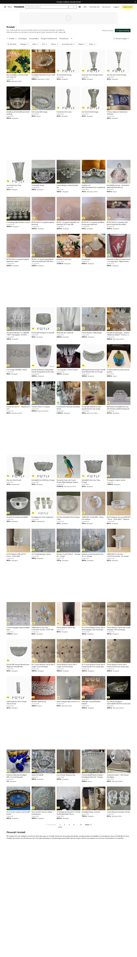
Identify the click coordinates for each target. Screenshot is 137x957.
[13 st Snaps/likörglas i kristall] (43, 540)
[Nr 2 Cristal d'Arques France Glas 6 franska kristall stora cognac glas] (93, 651)
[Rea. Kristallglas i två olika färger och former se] (18, 61)
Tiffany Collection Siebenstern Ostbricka (117, 113)
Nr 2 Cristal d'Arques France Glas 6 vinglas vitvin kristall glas (43, 665)
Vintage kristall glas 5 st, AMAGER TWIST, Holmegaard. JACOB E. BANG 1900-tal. (18, 334)
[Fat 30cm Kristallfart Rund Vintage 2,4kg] (68, 503)
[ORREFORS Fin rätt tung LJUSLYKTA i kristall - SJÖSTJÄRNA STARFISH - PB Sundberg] (43, 614)
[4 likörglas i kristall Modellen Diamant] (93, 688)
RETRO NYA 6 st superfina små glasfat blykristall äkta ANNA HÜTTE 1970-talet (117, 223)
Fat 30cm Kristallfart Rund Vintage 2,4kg (68, 518)
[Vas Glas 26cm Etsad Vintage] (118, 61)
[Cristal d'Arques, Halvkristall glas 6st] (68, 172)
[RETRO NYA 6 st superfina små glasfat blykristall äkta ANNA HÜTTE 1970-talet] (118, 209)
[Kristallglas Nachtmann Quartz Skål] (43, 61)
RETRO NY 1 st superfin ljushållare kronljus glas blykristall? (93, 223)
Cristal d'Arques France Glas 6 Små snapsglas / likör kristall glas (118, 628)
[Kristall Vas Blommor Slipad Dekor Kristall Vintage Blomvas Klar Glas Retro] (43, 356)
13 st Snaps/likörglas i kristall (41, 554)
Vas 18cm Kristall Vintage (90, 112)
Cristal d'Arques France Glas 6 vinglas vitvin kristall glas (67, 665)
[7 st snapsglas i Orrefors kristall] (68, 356)
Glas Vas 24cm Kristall (14, 480)
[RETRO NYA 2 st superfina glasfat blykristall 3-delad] (18, 246)
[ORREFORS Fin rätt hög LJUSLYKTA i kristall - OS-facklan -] (118, 540)
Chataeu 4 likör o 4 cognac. (41, 407)
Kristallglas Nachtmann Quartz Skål (43, 75)
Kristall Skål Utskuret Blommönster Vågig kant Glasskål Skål (18, 665)
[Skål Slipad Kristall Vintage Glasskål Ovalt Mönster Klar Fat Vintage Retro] (93, 356)
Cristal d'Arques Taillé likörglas (92, 333)
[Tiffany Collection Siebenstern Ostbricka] (118, 98)
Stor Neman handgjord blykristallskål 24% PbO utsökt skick (118, 702)
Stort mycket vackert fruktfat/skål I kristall (18, 813)
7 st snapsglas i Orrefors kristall (67, 370)
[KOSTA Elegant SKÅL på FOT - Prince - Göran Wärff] (18, 540)
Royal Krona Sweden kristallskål (17, 517)
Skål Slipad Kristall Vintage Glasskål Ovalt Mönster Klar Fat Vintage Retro (93, 371)
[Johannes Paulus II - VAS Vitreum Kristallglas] (118, 761)
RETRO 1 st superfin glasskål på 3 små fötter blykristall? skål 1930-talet (43, 260)
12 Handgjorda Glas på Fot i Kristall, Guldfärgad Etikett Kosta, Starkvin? (68, 813)
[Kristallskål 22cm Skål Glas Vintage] (43, 466)
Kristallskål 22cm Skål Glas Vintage (43, 480)
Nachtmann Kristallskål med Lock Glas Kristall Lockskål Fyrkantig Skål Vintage (118, 408)
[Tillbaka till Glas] (7, 38)
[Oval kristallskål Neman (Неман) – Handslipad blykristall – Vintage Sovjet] (93, 761)
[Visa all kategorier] (71, 38)
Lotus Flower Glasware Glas (66, 775)
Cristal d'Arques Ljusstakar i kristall (118, 812)
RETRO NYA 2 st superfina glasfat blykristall (43, 223)
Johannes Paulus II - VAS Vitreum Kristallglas (118, 776)
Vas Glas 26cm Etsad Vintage (116, 75)
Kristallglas (22, 38)
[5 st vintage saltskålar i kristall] (18, 356)
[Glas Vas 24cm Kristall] (18, 466)
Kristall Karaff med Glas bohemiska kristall (68, 408)
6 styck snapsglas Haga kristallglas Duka (18, 628)
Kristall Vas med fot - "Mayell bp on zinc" (18, 408)
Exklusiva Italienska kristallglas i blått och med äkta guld (17, 776)
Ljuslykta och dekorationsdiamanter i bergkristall (93, 186)
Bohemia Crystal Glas (64, 259)
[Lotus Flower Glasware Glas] (68, 761)
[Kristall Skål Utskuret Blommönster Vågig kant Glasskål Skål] (18, 651)
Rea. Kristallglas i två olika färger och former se (17, 76)
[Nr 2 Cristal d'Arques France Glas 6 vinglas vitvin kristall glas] (43, 651)
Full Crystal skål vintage (39, 112)
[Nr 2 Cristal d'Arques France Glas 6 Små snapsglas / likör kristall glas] (93, 614)
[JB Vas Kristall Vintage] (68, 61)
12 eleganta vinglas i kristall (116, 480)
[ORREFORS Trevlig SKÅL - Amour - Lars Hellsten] (93, 503)
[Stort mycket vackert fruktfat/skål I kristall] (18, 798)
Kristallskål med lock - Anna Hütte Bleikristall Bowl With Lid (118, 186)
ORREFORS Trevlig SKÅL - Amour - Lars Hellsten (93, 518)
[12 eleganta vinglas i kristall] (118, 466)
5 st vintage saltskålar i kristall (17, 370)
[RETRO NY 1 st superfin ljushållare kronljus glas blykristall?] (93, 209)
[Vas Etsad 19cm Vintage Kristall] (93, 61)
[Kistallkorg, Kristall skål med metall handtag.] (18, 98)
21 (81, 825)
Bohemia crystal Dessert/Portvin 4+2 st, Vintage (92, 555)
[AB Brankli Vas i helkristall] (68, 319)
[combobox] (48, 7)
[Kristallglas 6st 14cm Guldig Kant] (43, 503)
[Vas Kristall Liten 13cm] (18, 172)
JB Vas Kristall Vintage (64, 75)
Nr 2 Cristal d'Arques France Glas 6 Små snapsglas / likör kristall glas (93, 628)
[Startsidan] (19, 7)
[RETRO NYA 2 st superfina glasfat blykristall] (43, 209)
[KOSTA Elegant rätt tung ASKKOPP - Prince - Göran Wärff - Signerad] (118, 503)
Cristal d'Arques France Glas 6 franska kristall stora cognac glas (118, 665)
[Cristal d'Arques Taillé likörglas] (93, 319)
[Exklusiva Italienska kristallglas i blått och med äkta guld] (18, 761)
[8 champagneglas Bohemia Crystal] (18, 209)
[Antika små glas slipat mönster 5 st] (68, 688)
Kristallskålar (34, 38)
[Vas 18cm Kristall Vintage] (93, 98)
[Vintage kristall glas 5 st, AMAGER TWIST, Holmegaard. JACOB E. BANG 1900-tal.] (18, 319)
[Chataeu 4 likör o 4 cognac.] (43, 393)
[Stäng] (135, 2)
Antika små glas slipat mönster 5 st (68, 701)
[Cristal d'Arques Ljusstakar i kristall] (118, 798)
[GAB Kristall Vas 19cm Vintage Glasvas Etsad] (18, 688)
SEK (85, 7)
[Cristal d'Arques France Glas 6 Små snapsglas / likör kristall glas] (118, 614)
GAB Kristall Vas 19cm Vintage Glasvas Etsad (16, 702)
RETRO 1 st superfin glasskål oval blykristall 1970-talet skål (68, 223)
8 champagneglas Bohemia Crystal (18, 222)
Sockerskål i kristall (38, 185)
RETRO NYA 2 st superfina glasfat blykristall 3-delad (18, 260)
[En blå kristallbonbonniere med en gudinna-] (118, 356)
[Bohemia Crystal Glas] (68, 246)
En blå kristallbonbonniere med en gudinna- (118, 371)
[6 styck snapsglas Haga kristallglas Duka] (18, 614)
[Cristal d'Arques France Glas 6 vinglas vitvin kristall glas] (68, 651)
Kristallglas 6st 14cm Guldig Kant (42, 517)
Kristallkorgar (86, 259)
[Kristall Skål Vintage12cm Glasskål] (43, 319)
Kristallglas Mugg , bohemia (91, 812)
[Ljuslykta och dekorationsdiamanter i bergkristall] (93, 172)
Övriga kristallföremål (49, 38)
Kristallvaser (64, 38)
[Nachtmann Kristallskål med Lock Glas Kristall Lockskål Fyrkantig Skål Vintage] (118, 393)
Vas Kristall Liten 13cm (14, 185)
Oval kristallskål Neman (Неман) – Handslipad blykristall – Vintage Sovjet (93, 776)
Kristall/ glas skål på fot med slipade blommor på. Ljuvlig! (91, 408)
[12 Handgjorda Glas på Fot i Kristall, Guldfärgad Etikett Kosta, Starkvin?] (68, 798)
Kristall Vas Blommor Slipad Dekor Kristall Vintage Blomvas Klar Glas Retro (43, 371)
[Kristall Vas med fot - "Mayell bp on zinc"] (18, 393)
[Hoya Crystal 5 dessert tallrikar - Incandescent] (43, 798)
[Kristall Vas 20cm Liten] (68, 98)
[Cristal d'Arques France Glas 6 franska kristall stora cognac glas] (118, 651)
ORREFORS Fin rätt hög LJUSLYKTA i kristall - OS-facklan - (118, 555)
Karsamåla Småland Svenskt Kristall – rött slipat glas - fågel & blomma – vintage (118, 260)
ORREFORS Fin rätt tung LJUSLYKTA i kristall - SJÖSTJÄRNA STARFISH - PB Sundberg (43, 629)
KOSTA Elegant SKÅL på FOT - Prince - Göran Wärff (17, 555)
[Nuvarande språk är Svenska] (79, 7)
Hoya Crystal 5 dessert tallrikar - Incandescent (42, 813)
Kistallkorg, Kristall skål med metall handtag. (18, 113)
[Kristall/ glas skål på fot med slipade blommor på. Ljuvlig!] (93, 393)
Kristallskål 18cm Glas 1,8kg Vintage (91, 481)
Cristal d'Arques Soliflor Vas (66, 627)
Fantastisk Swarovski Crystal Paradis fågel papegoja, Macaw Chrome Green (67, 481)
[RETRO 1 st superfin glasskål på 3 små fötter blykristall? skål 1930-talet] (43, 246)
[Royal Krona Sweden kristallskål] (18, 503)
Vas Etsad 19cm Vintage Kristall (92, 75)
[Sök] (68, 7)
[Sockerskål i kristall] (43, 172)
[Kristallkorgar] (93, 246)
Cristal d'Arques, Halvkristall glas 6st (67, 186)
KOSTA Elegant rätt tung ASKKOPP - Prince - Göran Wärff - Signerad (118, 518)
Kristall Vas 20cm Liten (64, 112)
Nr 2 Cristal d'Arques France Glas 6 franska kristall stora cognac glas (93, 665)
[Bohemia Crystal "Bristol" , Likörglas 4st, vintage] (68, 540)
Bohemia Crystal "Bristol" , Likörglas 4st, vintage (68, 555)
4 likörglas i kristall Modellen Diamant (91, 702)
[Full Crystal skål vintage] (43, 98)
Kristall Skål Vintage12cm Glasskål (43, 333)
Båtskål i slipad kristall (39, 701)
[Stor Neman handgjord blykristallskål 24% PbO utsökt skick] (118, 688)
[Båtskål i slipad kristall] (43, 688)
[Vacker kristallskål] (43, 761)
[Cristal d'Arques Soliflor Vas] (68, 614)
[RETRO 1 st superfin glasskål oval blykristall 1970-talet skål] (68, 209)
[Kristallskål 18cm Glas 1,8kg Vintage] (93, 466)
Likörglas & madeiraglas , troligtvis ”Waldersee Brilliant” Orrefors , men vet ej (118, 334)
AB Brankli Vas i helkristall (65, 333)
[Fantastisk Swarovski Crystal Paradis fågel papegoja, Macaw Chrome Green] (68, 466)
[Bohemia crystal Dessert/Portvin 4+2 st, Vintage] (93, 540)
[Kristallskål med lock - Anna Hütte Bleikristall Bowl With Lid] (118, 172)
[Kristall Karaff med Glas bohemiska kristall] (68, 393)
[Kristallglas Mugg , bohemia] (93, 798)
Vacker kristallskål (37, 775)
